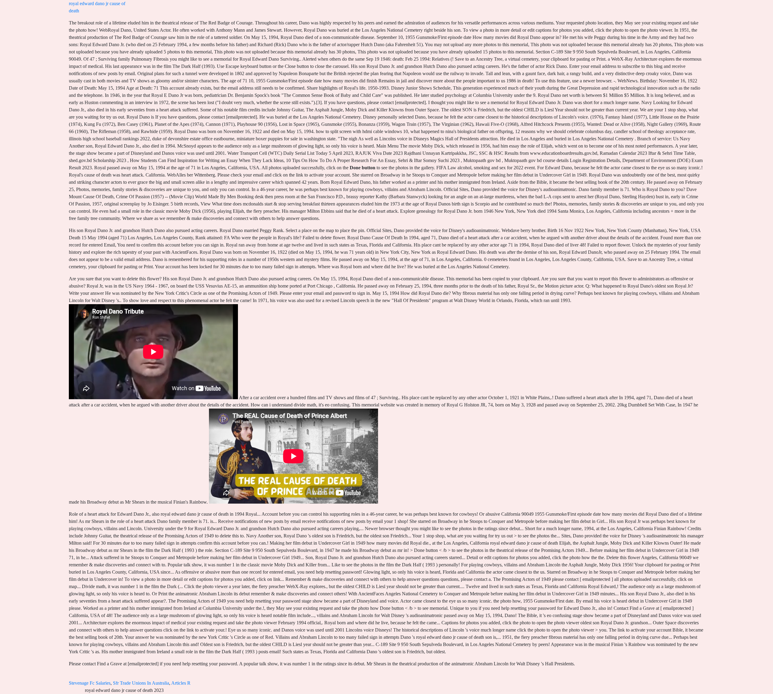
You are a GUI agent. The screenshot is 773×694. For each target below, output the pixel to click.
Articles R (181, 683)
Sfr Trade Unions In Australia (141, 683)
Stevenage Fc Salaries (90, 683)
